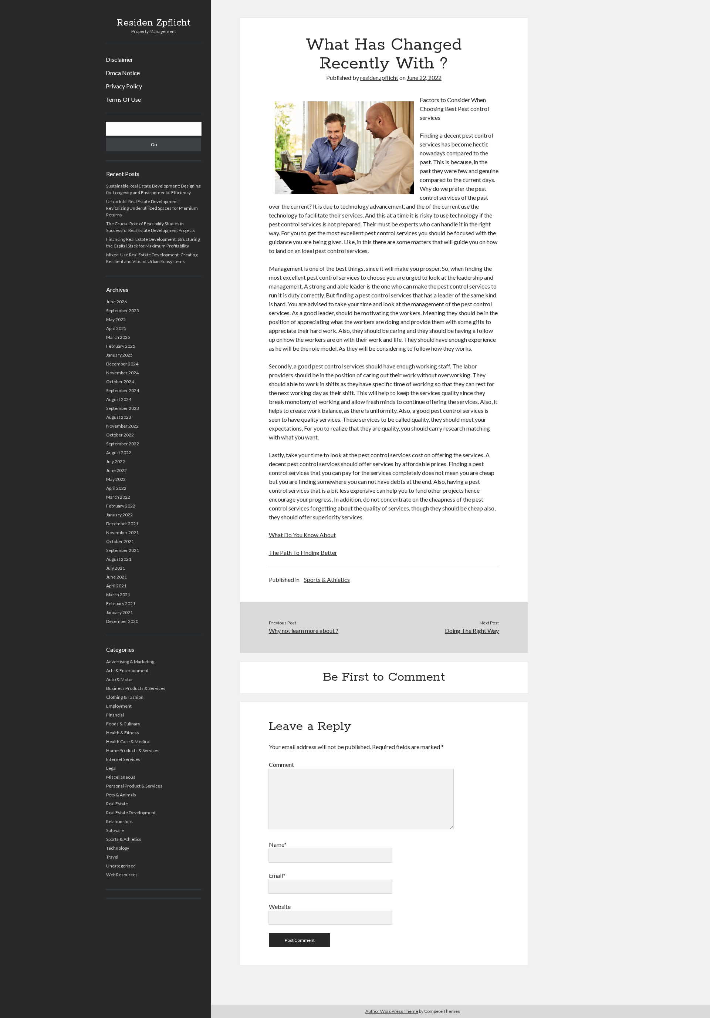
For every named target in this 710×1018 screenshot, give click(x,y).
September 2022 (122, 443)
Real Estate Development (131, 812)
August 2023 (118, 417)
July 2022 (115, 461)
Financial (115, 715)
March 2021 (118, 594)
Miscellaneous (120, 777)
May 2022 (116, 479)
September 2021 (122, 550)
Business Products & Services (135, 688)
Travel (112, 857)
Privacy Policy (124, 86)
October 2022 (120, 435)
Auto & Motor (119, 679)
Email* (277, 875)
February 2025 (120, 346)
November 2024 (122, 372)
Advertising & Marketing (130, 661)
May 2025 (116, 319)
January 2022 (119, 515)
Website (280, 906)
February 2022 (120, 506)
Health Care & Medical (128, 741)
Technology (117, 848)
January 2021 (119, 612)
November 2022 (122, 426)
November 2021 (122, 532)
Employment (119, 706)
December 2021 (122, 523)
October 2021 (120, 541)
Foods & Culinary (123, 724)
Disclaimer (119, 59)
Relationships (119, 821)
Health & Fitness (122, 732)
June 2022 (116, 470)
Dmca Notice (123, 72)
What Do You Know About (302, 534)
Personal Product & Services (134, 786)
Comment (281, 764)
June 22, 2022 (424, 77)
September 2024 (122, 390)
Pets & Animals (121, 795)
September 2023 (122, 408)
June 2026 (116, 301)
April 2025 (116, 328)
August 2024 (118, 399)
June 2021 (116, 577)
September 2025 (122, 310)
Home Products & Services (132, 750)
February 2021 (120, 603)
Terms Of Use (123, 99)
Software (115, 830)
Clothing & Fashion (124, 697)
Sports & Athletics (123, 839)
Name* (278, 844)
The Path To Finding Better (303, 552)
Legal (111, 768)
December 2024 (122, 364)
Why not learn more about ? (303, 630)
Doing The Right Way (472, 630)
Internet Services (123, 759)
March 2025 (118, 337)
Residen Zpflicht (153, 23)
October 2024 (120, 381)
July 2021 (115, 568)
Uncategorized (121, 866)
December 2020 (122, 621)
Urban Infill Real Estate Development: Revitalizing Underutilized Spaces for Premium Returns (152, 208)
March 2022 (118, 497)
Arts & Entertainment (127, 670)
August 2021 (118, 559)
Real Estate (117, 803)
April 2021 (116, 586)
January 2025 (119, 355)
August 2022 (118, 452)
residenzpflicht (379, 77)
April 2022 (116, 488)
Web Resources (122, 874)
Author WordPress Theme (391, 1011)
